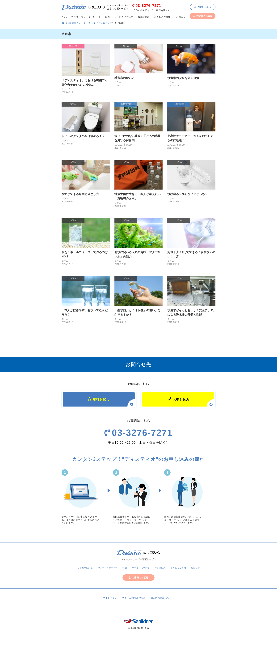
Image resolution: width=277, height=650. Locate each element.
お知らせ (181, 17)
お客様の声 (144, 17)
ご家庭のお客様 (204, 16)
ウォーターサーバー (91, 17)
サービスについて (123, 17)
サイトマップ (110, 597)
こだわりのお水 (70, 17)
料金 (107, 17)
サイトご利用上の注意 (134, 597)
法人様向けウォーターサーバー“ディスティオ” (89, 23)
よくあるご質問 (162, 17)
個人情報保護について (162, 597)
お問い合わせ (204, 7)
